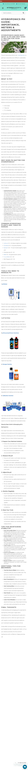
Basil (5, 254)
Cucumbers (7, 256)
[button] (25, 8)
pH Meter (4, 284)
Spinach (6, 247)
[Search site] (23, 13)
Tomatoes (6, 245)
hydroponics (21, 55)
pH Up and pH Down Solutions (10, 333)
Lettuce (6, 243)
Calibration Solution (7, 395)
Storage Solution (7, 364)
